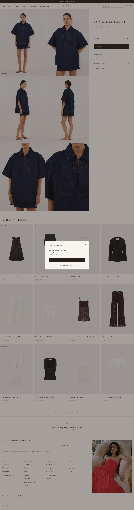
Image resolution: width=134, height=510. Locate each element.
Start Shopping (67, 260)
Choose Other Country (67, 265)
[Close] (85, 244)
